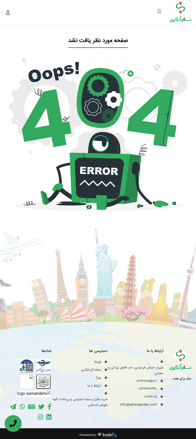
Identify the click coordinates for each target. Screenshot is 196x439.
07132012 (150, 397)
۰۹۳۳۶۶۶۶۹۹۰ (147, 389)
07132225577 (146, 381)
